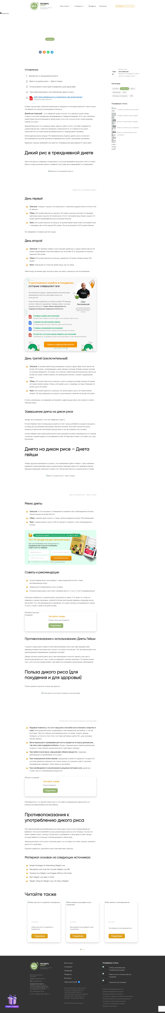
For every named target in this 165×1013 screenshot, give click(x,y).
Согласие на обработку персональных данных (118, 996)
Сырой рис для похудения (117, 982)
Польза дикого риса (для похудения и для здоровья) (52, 87)
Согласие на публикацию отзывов (114, 1003)
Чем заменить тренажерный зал (120, 928)
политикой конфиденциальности (57, 561)
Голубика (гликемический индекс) (128, 109)
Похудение (49, 39)
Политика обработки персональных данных (117, 998)
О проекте (78, 6)
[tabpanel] (44, 921)
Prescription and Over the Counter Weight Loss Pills (50, 869)
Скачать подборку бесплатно (60, 344)
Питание (115, 88)
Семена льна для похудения (59, 620)
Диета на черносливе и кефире (127, 121)
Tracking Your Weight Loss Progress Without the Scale (51, 873)
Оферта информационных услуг (113, 991)
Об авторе (68, 971)
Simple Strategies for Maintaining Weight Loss (47, 865)
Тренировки (116, 92)
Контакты (103, 6)
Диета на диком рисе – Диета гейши (45, 81)
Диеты (133, 88)
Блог (33, 21)
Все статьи (64, 6)
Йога (124, 92)
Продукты (92, 6)
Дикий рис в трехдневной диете (43, 76)
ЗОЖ (131, 96)
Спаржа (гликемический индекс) (127, 115)
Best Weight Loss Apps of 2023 (42, 877)
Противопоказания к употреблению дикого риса (52, 92)
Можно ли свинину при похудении (128, 127)
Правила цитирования (110, 1006)
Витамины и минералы (120, 96)
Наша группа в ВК (70, 982)
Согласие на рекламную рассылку (114, 1001)
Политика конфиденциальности (113, 989)
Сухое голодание (49, 785)
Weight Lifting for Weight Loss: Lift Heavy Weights (49, 881)
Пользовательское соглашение (113, 994)
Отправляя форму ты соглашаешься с (48, 561)
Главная (27, 21)
